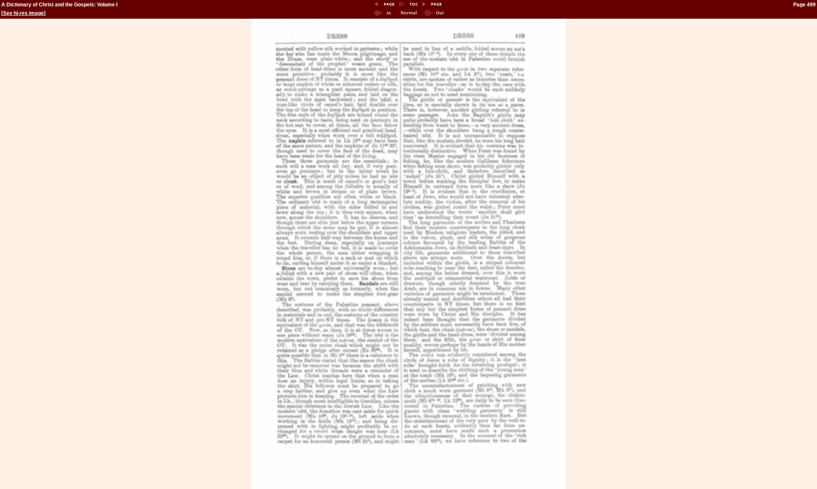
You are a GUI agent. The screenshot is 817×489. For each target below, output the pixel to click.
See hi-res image (23, 13)
